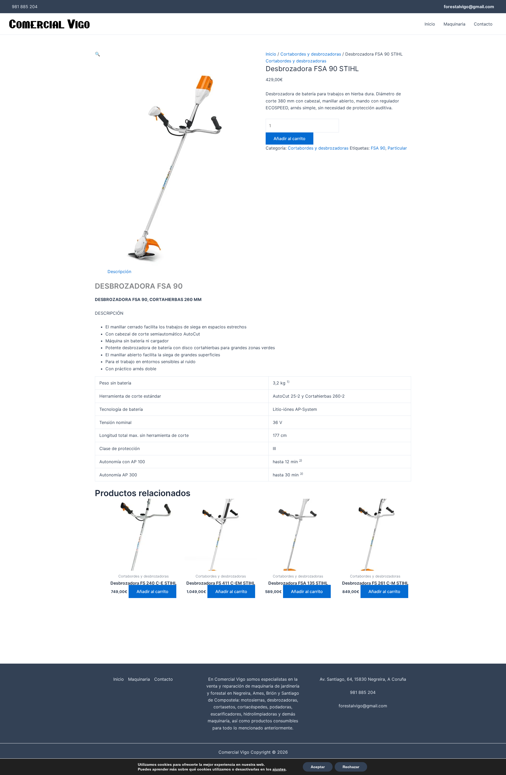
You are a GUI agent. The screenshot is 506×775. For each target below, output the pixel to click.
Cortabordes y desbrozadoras (310, 54)
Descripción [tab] (119, 271)
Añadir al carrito (289, 138)
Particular (397, 148)
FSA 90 (378, 148)
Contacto (483, 24)
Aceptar (318, 767)
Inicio (430, 24)
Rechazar (351, 767)
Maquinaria (454, 24)
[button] (97, 54)
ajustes (279, 769)
